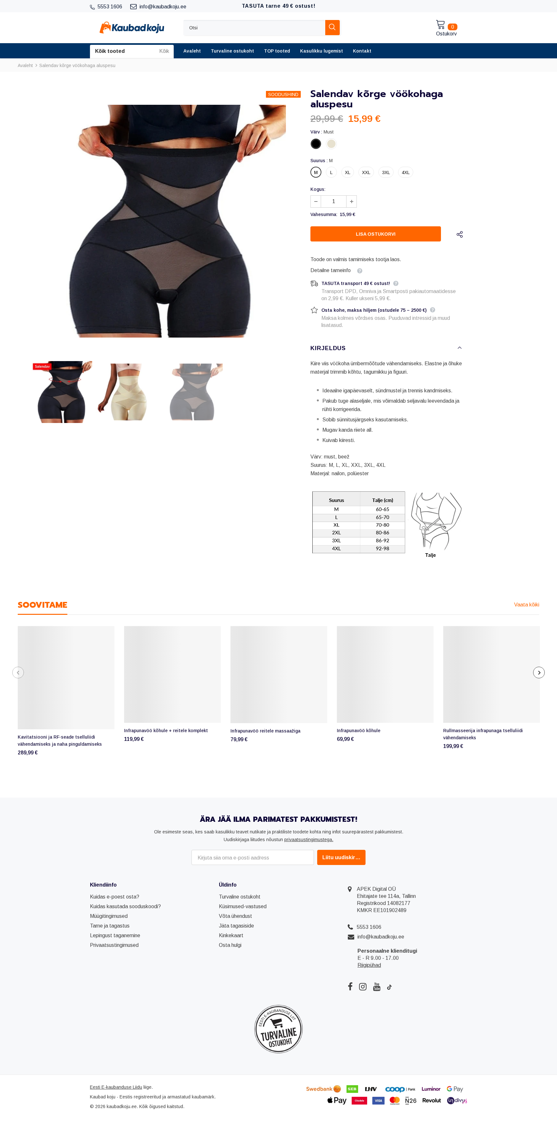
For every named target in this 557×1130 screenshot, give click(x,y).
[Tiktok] (389, 986)
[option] (159, 221)
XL (347, 172)
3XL (386, 172)
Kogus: (318, 189)
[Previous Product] (18, 672)
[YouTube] (376, 986)
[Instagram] (362, 986)
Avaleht (25, 65)
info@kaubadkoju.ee (380, 936)
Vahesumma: (323, 214)
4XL (406, 172)
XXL (366, 172)
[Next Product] (539, 672)
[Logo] (132, 28)
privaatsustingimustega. (308, 839)
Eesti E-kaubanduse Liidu (116, 1087)
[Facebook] (350, 986)
